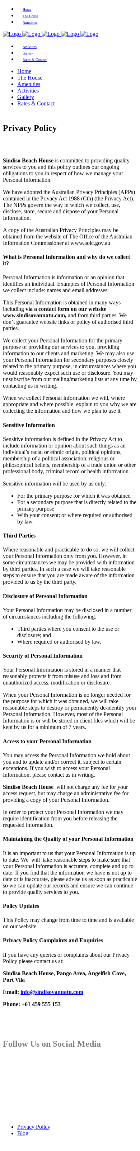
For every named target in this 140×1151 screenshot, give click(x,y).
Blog (22, 1133)
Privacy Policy (33, 1127)
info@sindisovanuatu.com (51, 992)
